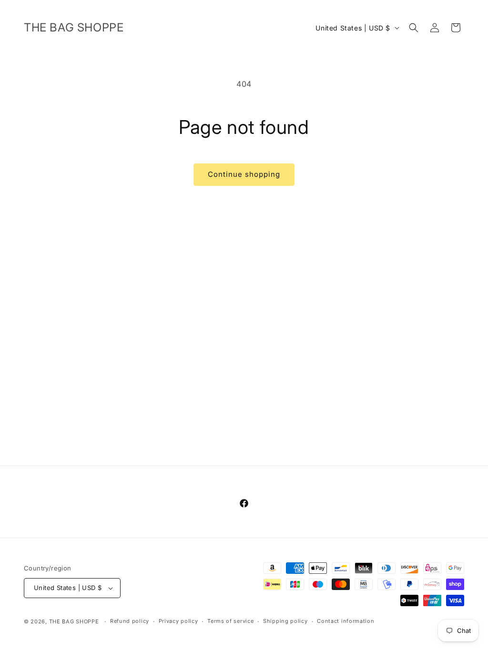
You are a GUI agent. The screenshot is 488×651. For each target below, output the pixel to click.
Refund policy (129, 621)
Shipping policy (285, 621)
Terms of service (230, 621)
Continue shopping (244, 174)
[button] (413, 27)
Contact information (345, 621)
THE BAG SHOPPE (74, 621)
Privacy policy (178, 621)
